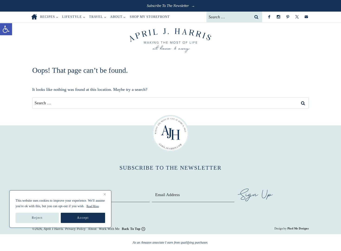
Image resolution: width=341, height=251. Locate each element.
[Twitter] (297, 17)
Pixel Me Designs (298, 228)
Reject (37, 217)
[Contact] (306, 17)
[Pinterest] (287, 17)
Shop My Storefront (150, 17)
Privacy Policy (75, 229)
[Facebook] (269, 17)
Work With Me (109, 229)
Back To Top (131, 229)
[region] (60, 209)
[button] (6, 29)
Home (34, 17)
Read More (93, 206)
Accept (83, 217)
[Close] (106, 194)
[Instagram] (278, 17)
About (92, 229)
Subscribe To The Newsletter (168, 6)
